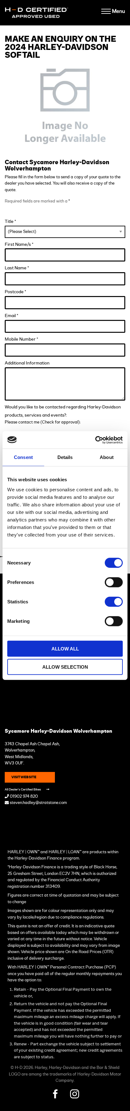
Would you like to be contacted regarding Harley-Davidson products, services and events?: (63, 411)
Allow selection (65, 667)
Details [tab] (65, 457)
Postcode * (15, 291)
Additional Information (27, 363)
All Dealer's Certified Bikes (23, 789)
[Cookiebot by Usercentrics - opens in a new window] (95, 440)
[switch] (114, 582)
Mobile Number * (21, 339)
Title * (10, 221)
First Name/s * (19, 244)
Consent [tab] (23, 457)
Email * (11, 315)
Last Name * (17, 268)
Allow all (65, 648)
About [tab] (107, 457)
